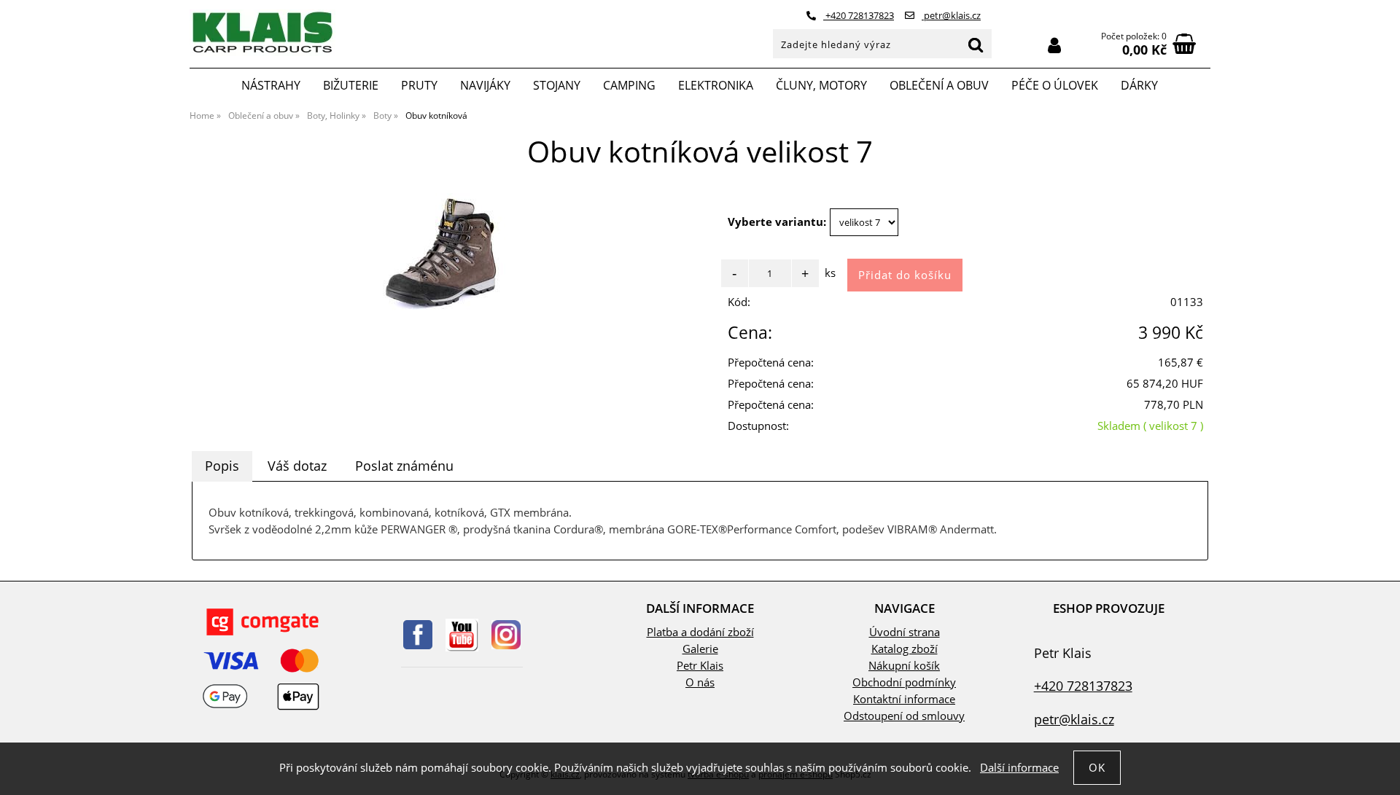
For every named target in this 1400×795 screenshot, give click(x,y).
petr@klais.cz (951, 15)
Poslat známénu (404, 465)
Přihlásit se (1054, 45)
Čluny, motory (821, 85)
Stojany (556, 85)
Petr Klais (700, 665)
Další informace (1019, 767)
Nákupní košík (904, 665)
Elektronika (715, 85)
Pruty (419, 85)
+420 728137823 (858, 15)
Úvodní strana (904, 632)
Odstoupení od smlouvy (904, 716)
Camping (629, 85)
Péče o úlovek (1054, 85)
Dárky (1139, 85)
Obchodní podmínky (904, 682)
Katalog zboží (904, 649)
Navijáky (485, 85)
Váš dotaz (297, 465)
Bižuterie (350, 85)
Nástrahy (270, 85)
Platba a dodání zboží (700, 632)
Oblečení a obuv (939, 85)
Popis (222, 465)
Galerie (700, 649)
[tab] (222, 466)
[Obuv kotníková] (445, 254)
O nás (700, 682)
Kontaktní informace (904, 699)
